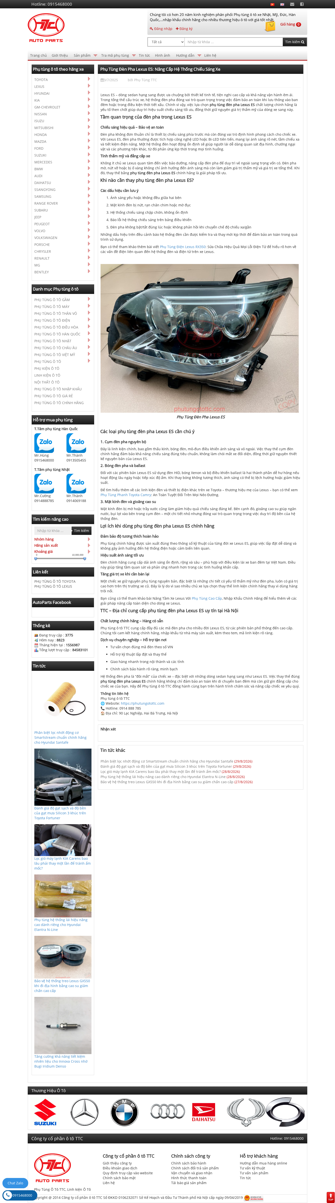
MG (37, 265)
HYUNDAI (42, 93)
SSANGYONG (44, 189)
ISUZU (39, 121)
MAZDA (40, 141)
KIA (37, 100)
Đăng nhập (162, 28)
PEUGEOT (42, 224)
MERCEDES (43, 162)
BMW (38, 169)
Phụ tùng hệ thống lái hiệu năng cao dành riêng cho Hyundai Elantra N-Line (163, 776)
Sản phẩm (82, 55)
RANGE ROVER (46, 203)
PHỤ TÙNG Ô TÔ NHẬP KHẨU (58, 389)
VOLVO (39, 230)
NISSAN (40, 114)
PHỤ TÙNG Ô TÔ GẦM (52, 299)
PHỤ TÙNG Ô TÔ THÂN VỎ (55, 313)
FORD (38, 148)
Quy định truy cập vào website (128, 1173)
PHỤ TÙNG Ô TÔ (47, 361)
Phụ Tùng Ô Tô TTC (49, 1189)
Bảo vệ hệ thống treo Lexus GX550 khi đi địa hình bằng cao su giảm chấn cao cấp (167, 782)
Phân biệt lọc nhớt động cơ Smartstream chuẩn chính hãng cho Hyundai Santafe (167, 761)
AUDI (38, 175)
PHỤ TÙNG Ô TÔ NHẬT (52, 341)
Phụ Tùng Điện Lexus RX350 (183, 246)
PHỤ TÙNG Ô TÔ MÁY (51, 306)
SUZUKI (40, 155)
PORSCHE (42, 244)
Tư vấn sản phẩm (254, 1173)
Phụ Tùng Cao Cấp (207, 598)
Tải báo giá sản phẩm (188, 1182)
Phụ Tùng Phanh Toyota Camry (126, 494)
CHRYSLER (42, 251)
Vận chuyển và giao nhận (191, 1173)
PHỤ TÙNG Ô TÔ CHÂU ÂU (55, 347)
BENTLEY (41, 272)
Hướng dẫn (185, 55)
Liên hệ (210, 55)
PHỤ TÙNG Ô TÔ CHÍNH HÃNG (59, 402)
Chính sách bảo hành (188, 1163)
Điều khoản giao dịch (120, 1168)
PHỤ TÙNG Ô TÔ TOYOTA (55, 581)
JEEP (37, 217)
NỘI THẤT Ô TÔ (47, 382)
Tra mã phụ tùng (115, 55)
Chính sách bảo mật (119, 1178)
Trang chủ (38, 55)
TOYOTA (41, 79)
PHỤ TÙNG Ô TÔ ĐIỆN (52, 320)
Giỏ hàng (289, 24)
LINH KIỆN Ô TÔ (47, 375)
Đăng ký (186, 28)
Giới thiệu (60, 55)
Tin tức (144, 55)
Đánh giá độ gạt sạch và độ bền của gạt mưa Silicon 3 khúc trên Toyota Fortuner (166, 766)
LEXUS (39, 86)
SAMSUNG (42, 196)
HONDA (40, 134)
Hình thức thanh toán (188, 1178)
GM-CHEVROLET (47, 107)
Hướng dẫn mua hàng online (263, 1163)
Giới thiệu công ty (117, 1163)
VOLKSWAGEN (45, 237)
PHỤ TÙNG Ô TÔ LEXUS (53, 586)
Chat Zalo (15, 1183)
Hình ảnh (162, 55)
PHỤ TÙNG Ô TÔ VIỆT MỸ (54, 354)
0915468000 (22, 1195)
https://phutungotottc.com (142, 703)
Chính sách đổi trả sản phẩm (195, 1168)
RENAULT (42, 258)
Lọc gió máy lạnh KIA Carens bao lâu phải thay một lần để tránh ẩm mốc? (161, 771)
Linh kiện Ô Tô (79, 1189)
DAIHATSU (42, 182)
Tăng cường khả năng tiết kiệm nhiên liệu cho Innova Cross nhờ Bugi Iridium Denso (61, 1061)
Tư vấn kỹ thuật (252, 1168)
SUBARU (41, 210)
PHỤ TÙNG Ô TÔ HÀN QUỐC (57, 334)
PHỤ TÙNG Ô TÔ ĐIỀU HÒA (56, 327)
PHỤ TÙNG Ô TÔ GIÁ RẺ (53, 396)
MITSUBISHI (43, 127)
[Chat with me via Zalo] (44, 442)
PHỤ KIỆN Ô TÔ (46, 368)
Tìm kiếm (293, 42)
